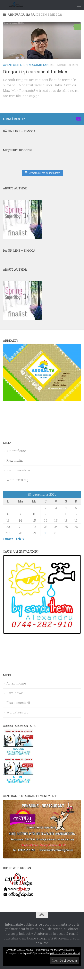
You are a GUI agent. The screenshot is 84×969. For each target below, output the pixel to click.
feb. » (20, 539)
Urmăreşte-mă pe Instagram (44, 173)
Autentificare (16, 451)
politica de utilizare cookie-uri (65, 953)
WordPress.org (17, 480)
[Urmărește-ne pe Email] (78, 118)
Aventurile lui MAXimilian (26, 65)
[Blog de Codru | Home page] (21, 5)
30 (45, 533)
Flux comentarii (18, 470)
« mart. (8, 539)
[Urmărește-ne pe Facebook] (53, 118)
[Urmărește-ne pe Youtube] (66, 118)
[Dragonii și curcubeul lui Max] (42, 40)
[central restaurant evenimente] (42, 857)
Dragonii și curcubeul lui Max (35, 72)
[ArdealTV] (42, 400)
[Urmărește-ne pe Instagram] (60, 118)
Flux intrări (14, 460)
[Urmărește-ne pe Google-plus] (72, 118)
